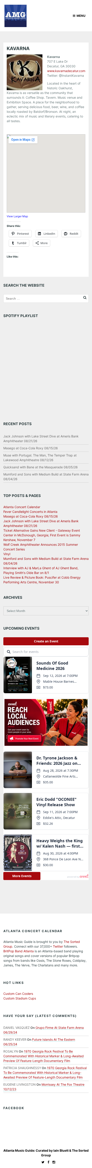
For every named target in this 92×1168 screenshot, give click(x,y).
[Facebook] (47, 1162)
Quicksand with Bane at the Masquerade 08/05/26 (40, 467)
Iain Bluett (61, 1150)
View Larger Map (17, 216)
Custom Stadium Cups (19, 998)
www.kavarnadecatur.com (66, 71)
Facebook (13, 1108)
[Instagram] (52, 1162)
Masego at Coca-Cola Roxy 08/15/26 (30, 448)
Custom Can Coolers (18, 993)
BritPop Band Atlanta (18, 951)
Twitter (58, 946)
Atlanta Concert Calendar (21, 507)
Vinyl (6, 554)
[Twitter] (41, 1162)
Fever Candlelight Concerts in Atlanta (30, 512)
